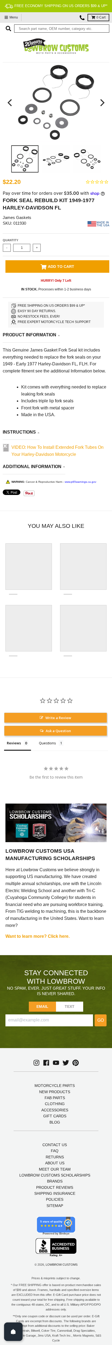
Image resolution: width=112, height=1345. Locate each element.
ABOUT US (54, 1163)
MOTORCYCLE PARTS (55, 1085)
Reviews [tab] (14, 743)
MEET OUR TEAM (55, 1169)
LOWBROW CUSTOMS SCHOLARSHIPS (54, 1175)
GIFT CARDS (54, 1116)
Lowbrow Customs (61, 1264)
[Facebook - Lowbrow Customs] (46, 1062)
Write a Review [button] (58, 717)
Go (100, 1020)
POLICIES (54, 1199)
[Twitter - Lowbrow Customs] (66, 1062)
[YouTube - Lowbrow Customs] (56, 1062)
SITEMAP (54, 1205)
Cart (101, 17)
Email (42, 1006)
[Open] (13, 1331)
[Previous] (10, 102)
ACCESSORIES (54, 1110)
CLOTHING (55, 1104)
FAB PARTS (55, 1098)
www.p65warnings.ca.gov (80, 481)
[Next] (102, 102)
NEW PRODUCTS (54, 1092)
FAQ (54, 1151)
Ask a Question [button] (58, 730)
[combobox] (61, 28)
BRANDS (55, 1181)
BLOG (54, 1122)
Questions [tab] (47, 743)
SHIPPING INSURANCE (54, 1193)
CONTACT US (54, 1145)
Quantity (10, 240)
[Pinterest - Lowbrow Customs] (75, 1062)
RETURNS (55, 1157)
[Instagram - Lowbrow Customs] (36, 1062)
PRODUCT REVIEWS (54, 1187)
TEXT (70, 1006)
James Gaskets (17, 217)
